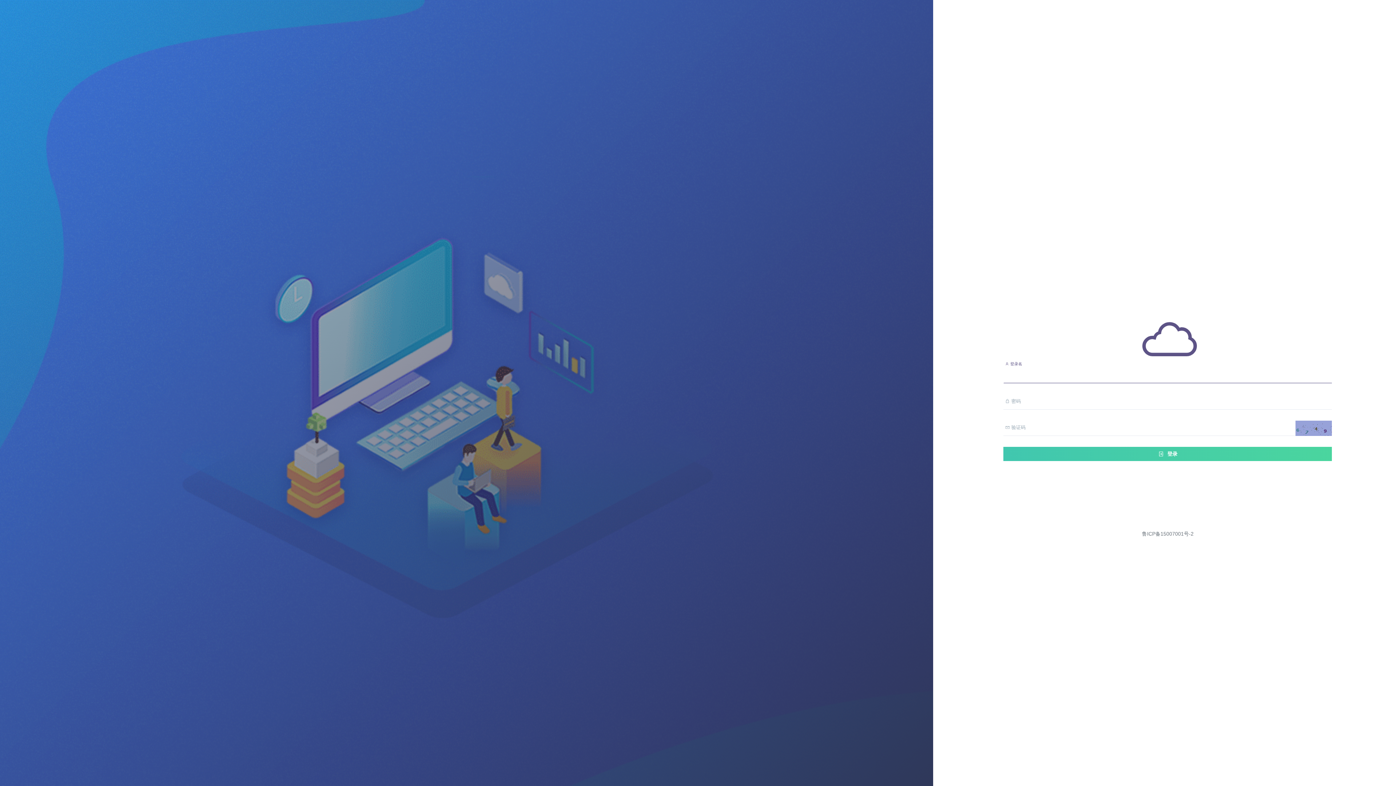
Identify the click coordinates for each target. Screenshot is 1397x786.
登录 (1172, 454)
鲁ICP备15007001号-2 (1168, 534)
